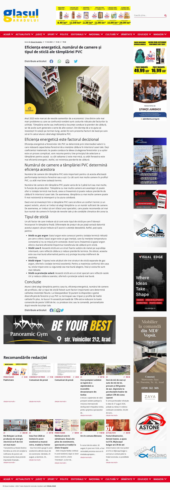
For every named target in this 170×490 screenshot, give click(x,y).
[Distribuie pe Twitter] (76, 61)
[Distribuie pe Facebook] (51, 61)
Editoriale (77, 34)
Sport (51, 34)
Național (94, 34)
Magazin (158, 34)
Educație (143, 34)
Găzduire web (42, 486)
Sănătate (126, 34)
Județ (39, 34)
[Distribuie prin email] (67, 61)
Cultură (110, 34)
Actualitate (23, 34)
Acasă (6, 34)
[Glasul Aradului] (27, 15)
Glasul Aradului (36, 42)
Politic (64, 34)
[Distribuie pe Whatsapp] (59, 61)
